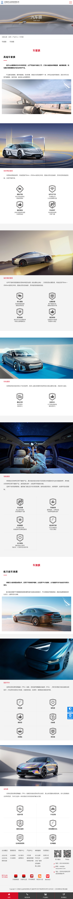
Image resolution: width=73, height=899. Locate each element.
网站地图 (64, 889)
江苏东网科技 (58, 889)
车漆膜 (12, 41)
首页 (9, 37)
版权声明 (34, 889)
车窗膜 (4, 41)
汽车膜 (21, 37)
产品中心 (15, 37)
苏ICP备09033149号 (42, 889)
